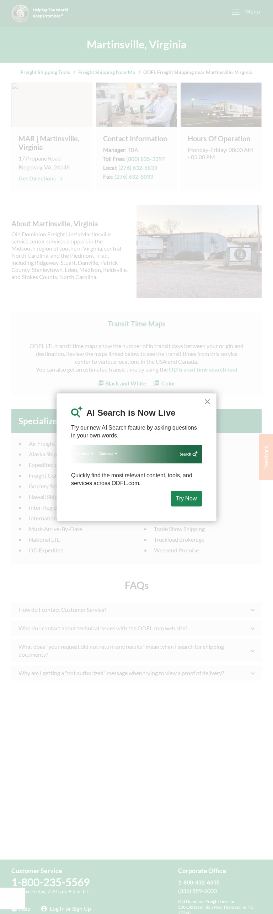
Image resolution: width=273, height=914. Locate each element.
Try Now (186, 498)
